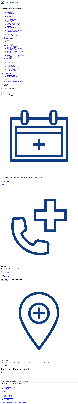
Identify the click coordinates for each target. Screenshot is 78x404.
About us (6, 73)
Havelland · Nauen (11, 70)
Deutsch (6, 84)
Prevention (6, 38)
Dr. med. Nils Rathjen (12, 54)
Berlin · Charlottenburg (12, 59)
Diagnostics (6, 28)
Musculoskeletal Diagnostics (13, 15)
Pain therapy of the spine (13, 24)
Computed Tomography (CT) (14, 31)
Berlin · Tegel (10, 63)
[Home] (13, 4)
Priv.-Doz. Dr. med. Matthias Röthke (15, 55)
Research (9, 26)
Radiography (10, 33)
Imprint (5, 391)
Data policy (6, 390)
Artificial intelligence (12, 27)
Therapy (6, 37)
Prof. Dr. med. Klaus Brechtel (14, 47)
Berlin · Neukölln (11, 62)
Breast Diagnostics (11, 19)
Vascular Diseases (11, 21)
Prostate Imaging (11, 17)
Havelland (3, 186)
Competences (7, 12)
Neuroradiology (10, 13)
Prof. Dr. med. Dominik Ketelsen (15, 51)
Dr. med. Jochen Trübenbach (14, 56)
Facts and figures (11, 75)
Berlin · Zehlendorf (11, 69)
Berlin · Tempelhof (11, 65)
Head (8, 40)
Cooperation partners (12, 77)
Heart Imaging (10, 20)
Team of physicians (8, 45)
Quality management (12, 76)
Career (5, 79)
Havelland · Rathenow (12, 72)
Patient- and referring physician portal (13, 81)
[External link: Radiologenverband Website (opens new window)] (20, 402)
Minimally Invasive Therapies (14, 23)
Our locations (4, 365)
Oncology (9, 16)
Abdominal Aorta (11, 44)
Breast (8, 41)
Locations (6, 58)
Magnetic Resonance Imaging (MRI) (15, 30)
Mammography (10, 34)
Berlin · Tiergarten (11, 66)
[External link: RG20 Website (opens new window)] (7, 402)
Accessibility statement (9, 387)
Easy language (7, 388)
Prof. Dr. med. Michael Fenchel (14, 48)
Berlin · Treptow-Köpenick (13, 68)
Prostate (9, 42)
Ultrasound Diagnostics (12, 35)
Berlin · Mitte (10, 61)
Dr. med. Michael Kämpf (13, 50)
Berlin (2, 184)
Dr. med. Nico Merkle (12, 52)
